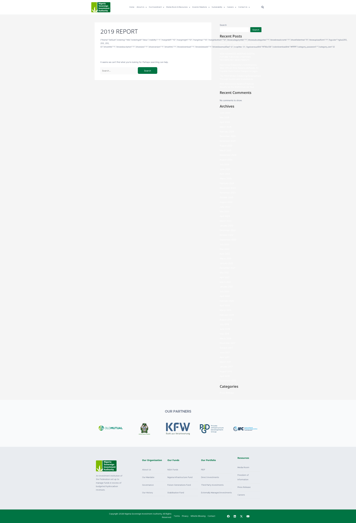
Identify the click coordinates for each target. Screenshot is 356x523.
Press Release (227, 392)
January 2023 (226, 225)
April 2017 (225, 357)
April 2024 (225, 173)
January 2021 (226, 286)
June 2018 (225, 329)
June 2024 (225, 169)
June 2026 (225, 112)
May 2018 (224, 333)
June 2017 (225, 352)
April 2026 (225, 122)
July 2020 (224, 291)
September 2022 (228, 239)
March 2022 (225, 258)
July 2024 (224, 164)
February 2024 (227, 183)
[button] (262, 7)
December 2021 (227, 268)
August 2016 (226, 371)
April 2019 (225, 305)
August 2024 (226, 159)
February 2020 (227, 301)
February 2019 (227, 315)
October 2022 (226, 235)
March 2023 (226, 221)
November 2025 (228, 141)
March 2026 (225, 127)
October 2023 (226, 197)
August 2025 (226, 145)
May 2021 (224, 272)
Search (223, 25)
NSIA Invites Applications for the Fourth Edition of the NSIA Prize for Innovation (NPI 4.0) (239, 45)
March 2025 (225, 150)
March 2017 (225, 362)
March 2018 (225, 338)
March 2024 (226, 178)
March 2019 (225, 310)
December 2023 (228, 188)
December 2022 (228, 230)
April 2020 (225, 296)
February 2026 (227, 131)
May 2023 (224, 211)
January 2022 (226, 263)
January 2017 (226, 366)
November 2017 (227, 343)
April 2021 (225, 277)
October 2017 (226, 347)
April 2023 (225, 216)
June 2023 (225, 206)
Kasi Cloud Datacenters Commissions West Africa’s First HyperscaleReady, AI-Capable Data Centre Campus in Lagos (239, 68)
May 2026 (224, 117)
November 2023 (228, 192)
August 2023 (226, 202)
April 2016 (225, 376)
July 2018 (224, 324)
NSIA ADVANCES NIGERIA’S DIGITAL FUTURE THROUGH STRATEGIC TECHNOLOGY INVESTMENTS (237, 56)
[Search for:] (119, 71)
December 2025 (228, 136)
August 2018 (226, 319)
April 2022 (225, 253)
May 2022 (224, 249)
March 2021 (225, 282)
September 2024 (228, 155)
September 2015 (228, 380)
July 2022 (224, 244)
